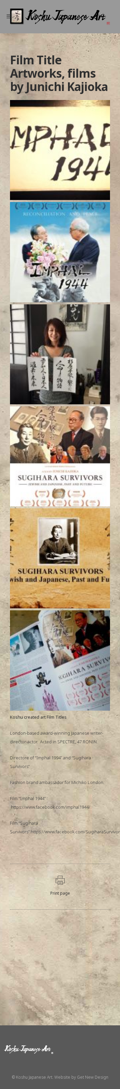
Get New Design (92, 1077)
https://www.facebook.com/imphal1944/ (50, 807)
